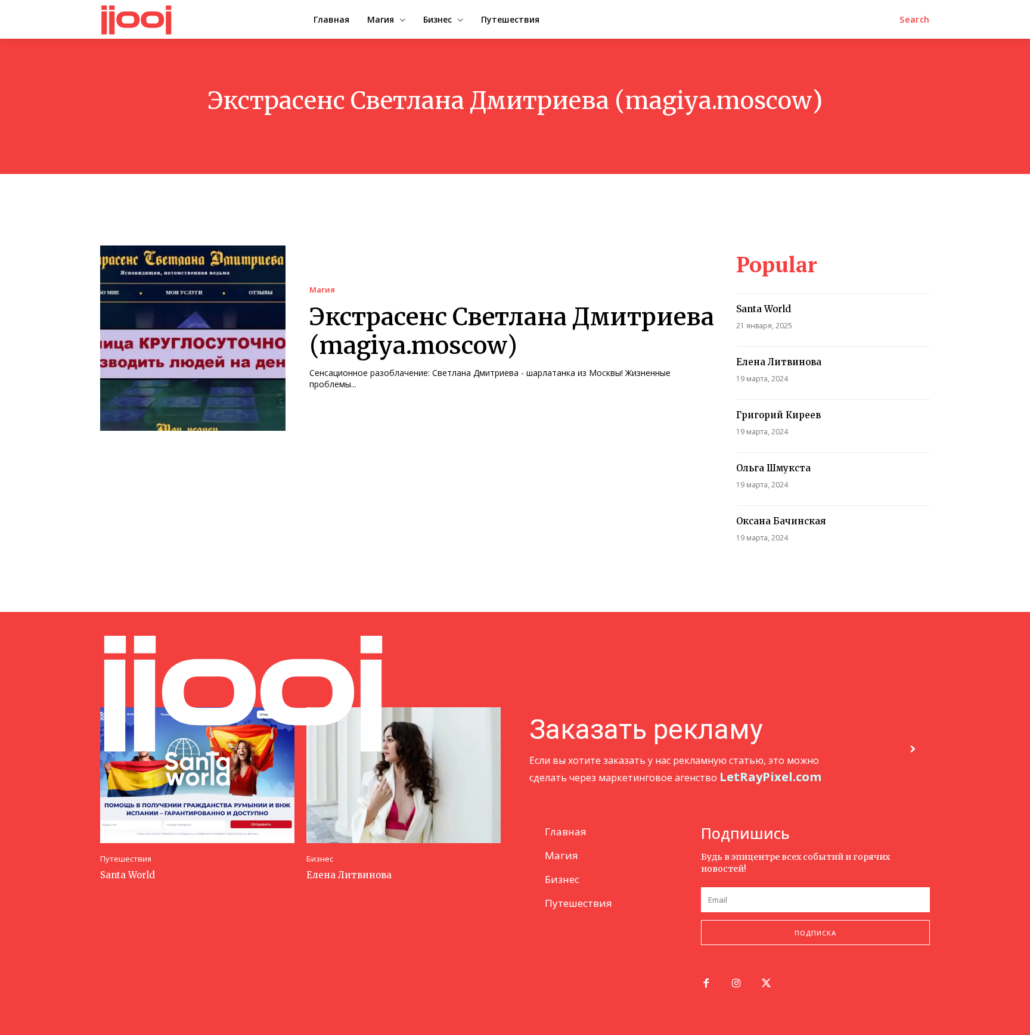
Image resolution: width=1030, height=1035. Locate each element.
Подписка (815, 932)
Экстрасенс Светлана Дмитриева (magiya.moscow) (511, 331)
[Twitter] (767, 984)
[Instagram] (736, 984)
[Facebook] (706, 984)
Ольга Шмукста (773, 468)
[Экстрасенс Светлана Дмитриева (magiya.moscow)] (193, 338)
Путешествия (125, 859)
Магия (322, 290)
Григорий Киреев (778, 415)
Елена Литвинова (778, 362)
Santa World (763, 309)
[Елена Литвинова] (403, 775)
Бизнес (319, 859)
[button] (914, 19)
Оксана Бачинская (781, 521)
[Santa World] (197, 775)
